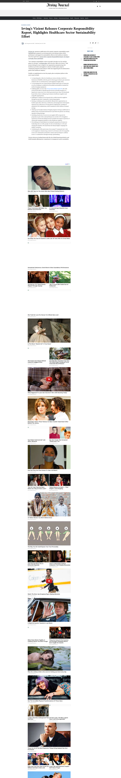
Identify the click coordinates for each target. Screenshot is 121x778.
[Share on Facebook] (90, 43)
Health (71, 18)
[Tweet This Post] (93, 43)
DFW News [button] (39, 18)
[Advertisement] (60, 13)
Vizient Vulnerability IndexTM (54, 88)
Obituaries (76, 18)
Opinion (82, 18)
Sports (86, 18)
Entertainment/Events (64, 18)
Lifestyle (56, 18)
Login (24, 1)
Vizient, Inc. (31, 51)
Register (27, 1)
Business (46, 18)
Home (34, 18)
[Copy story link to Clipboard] (95, 43)
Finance (51, 18)
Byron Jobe (44, 63)
